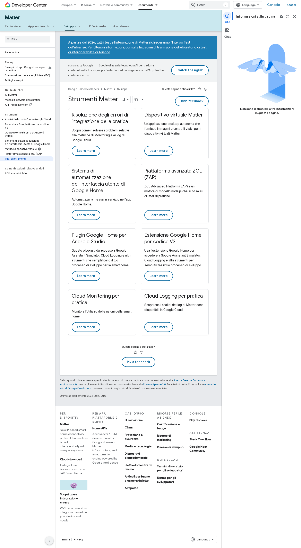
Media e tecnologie (138, 446)
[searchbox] (27, 39)
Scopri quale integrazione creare (69, 498)
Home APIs (99, 428)
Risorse (86, 5)
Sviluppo (66, 5)
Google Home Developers (83, 89)
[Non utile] (206, 89)
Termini (65, 539)
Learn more (86, 151)
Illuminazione (134, 420)
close (294, 16)
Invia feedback (191, 101)
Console (273, 5)
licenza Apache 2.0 (154, 384)
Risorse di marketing (164, 438)
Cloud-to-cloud (71, 459)
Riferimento (97, 26)
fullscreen (287, 16)
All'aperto (131, 488)
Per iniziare (13, 26)
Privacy (78, 539)
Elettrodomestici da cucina (138, 467)
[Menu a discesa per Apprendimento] (55, 26)
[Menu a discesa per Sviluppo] (80, 26)
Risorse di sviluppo (170, 447)
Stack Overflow (200, 439)
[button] (26, 119)
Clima (128, 427)
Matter (12, 18)
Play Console (198, 420)
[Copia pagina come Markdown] (136, 99)
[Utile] (199, 89)
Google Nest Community (198, 449)
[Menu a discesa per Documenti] (158, 5)
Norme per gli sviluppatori (166, 480)
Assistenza (121, 26)
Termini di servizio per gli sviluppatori (170, 468)
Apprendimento (39, 26)
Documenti (145, 5)
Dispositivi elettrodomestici (136, 455)
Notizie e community (114, 5)
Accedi (291, 5)
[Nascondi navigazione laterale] (49, 541)
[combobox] (209, 5)
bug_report (281, 16)
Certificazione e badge (168, 426)
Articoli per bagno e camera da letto (137, 478)
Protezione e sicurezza (134, 437)
